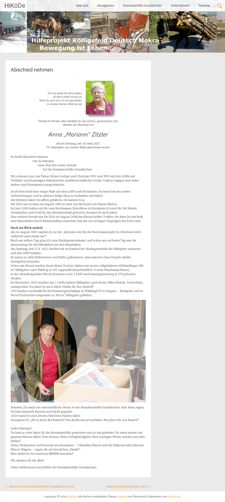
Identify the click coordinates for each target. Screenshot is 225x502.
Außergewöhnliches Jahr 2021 (128, 486)
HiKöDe (14, 5)
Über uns (82, 5)
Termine (204, 5)
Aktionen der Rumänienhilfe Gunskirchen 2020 (40, 486)
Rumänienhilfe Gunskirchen (142, 5)
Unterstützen (180, 5)
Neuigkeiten (105, 5)
